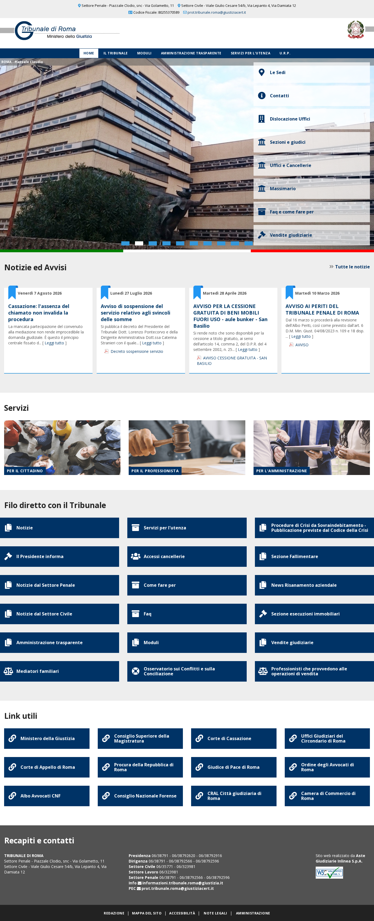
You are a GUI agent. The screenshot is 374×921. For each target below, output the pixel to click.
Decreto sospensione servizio (137, 351)
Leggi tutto (54, 342)
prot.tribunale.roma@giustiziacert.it (217, 12)
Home (89, 53)
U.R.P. (285, 53)
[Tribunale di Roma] (78, 33)
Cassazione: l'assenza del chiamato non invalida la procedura (38, 312)
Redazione (114, 913)
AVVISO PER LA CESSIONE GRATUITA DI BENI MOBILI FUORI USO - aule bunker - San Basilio (230, 316)
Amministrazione (253, 913)
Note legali (215, 913)
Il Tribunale (115, 53)
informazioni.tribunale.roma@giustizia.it (182, 882)
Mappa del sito (147, 913)
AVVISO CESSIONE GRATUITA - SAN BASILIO (232, 360)
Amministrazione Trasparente (191, 53)
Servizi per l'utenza (251, 53)
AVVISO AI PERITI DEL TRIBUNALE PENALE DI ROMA (322, 309)
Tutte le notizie (352, 267)
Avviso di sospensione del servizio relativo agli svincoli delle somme (135, 312)
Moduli (144, 53)
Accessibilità (182, 913)
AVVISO (302, 344)
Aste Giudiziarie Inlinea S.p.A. (340, 858)
